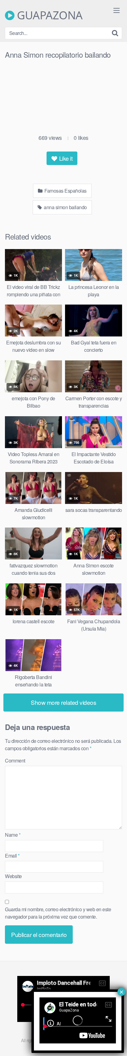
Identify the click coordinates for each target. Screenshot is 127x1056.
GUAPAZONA (48, 15)
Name (12, 834)
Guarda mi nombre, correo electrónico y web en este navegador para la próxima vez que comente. (58, 913)
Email (12, 855)
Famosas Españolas (65, 190)
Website (13, 876)
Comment (15, 760)
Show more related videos (63, 702)
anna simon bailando (65, 207)
